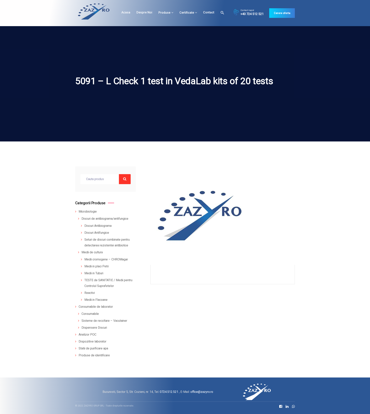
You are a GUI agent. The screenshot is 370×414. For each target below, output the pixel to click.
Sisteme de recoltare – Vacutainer (104, 320)
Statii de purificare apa (93, 348)
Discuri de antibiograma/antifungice (105, 218)
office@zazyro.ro (201, 392)
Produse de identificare (94, 355)
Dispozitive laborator (92, 341)
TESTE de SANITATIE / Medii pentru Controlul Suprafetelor (108, 283)
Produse (164, 12)
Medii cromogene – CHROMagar (106, 259)
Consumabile (90, 314)
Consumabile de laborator (96, 306)
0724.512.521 (169, 392)
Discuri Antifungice (96, 232)
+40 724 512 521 (252, 14)
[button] (222, 12)
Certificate (186, 12)
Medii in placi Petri (96, 266)
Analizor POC (87, 334)
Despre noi (144, 12)
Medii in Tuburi (93, 273)
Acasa (125, 12)
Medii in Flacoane (96, 300)
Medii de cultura (92, 252)
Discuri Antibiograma (98, 226)
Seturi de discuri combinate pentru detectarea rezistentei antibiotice (107, 242)
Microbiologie (88, 211)
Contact (208, 12)
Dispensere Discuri (94, 327)
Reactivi (89, 293)
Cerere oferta (282, 13)
